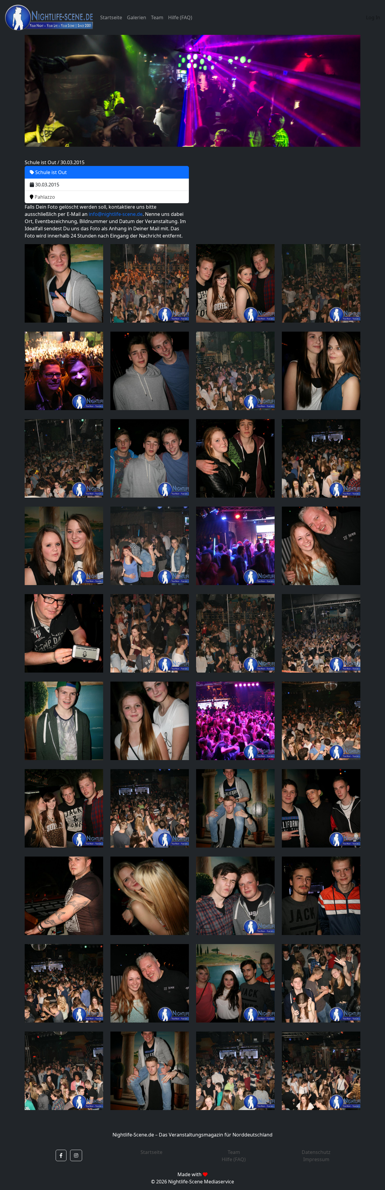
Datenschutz (316, 1152)
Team (157, 17)
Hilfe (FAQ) (180, 17)
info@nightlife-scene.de (116, 214)
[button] (61, 1155)
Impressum (316, 1159)
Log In (373, 17)
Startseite (111, 17)
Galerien (136, 17)
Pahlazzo (44, 197)
